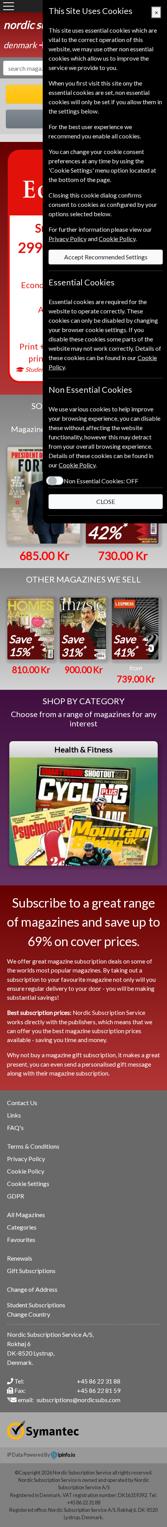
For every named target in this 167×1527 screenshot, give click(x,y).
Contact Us (22, 1102)
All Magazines (26, 1214)
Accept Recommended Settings (106, 257)
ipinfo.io (66, 1455)
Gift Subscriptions (31, 1270)
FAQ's (15, 1127)
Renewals (19, 1258)
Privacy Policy (26, 1158)
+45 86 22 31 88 (98, 1381)
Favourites (21, 1239)
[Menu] (8, 6)
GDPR (15, 1196)
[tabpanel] (83, 803)
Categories (22, 1227)
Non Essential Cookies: (101, 481)
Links (14, 1115)
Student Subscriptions (36, 1304)
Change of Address (32, 1289)
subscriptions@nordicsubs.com (78, 1399)
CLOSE (105, 501)
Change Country (28, 1314)
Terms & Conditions (33, 1146)
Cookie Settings (28, 1183)
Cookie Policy (25, 1171)
